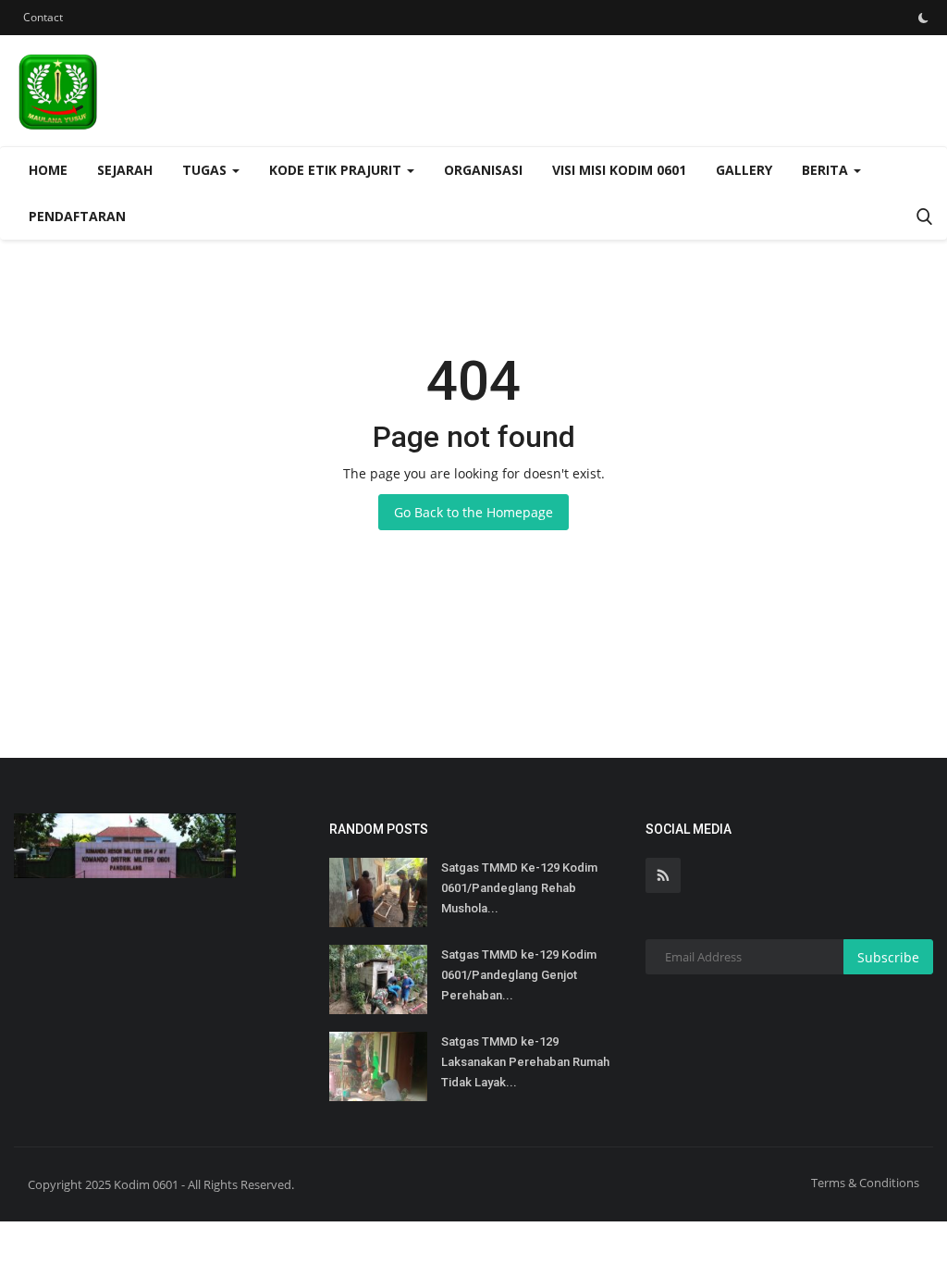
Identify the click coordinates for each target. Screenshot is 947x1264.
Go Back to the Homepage (473, 512)
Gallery (744, 170)
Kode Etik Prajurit (337, 170)
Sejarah (125, 170)
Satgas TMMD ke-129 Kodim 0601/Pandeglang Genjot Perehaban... (518, 975)
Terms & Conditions (865, 1182)
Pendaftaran (77, 216)
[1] (923, 17)
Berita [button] (827, 170)
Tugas (206, 170)
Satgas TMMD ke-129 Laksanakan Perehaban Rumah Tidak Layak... (525, 1062)
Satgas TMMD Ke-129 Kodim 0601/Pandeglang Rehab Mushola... (519, 888)
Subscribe (888, 957)
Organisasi (483, 170)
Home (48, 170)
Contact (43, 17)
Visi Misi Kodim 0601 (619, 170)
